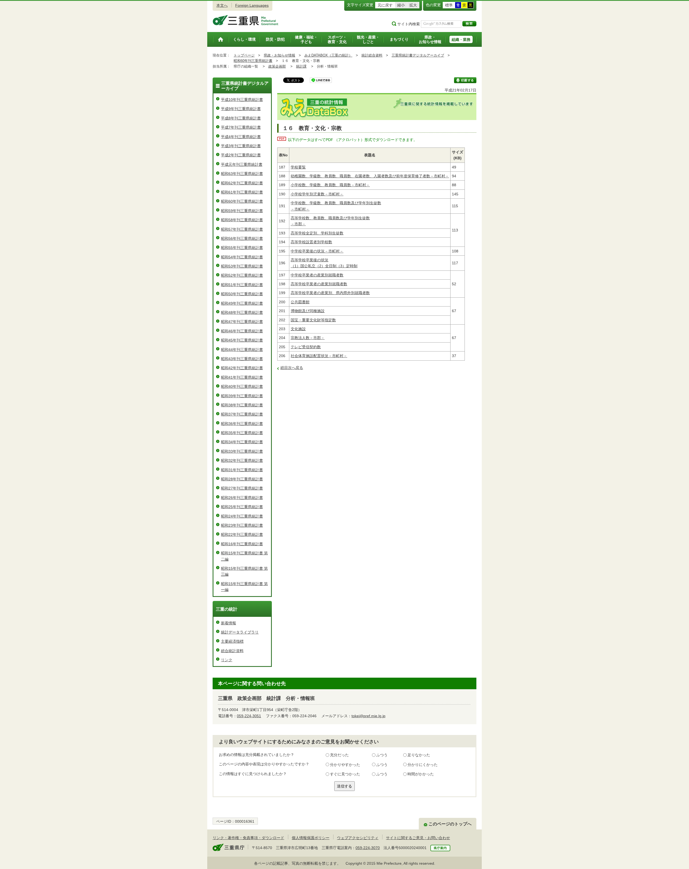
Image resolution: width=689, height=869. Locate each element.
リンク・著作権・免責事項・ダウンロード (248, 838)
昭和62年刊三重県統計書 (242, 183)
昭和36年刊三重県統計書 (242, 423)
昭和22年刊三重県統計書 (242, 534)
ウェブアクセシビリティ (357, 838)
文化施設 (298, 329)
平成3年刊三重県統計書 (241, 146)
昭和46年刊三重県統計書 (242, 331)
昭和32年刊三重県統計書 (242, 460)
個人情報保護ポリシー (310, 838)
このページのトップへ (450, 824)
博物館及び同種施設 (308, 311)
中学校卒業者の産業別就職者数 (317, 275)
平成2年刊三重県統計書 (241, 155)
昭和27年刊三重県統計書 (242, 488)
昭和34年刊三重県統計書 (242, 442)
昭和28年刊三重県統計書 (242, 479)
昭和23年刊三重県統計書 (242, 525)
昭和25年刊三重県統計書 (242, 507)
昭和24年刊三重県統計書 (242, 516)
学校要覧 (298, 167)
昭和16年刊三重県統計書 (242, 544)
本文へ (222, 5)
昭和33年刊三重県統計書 (242, 451)
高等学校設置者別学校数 (311, 242)
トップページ (244, 55)
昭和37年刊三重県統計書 (242, 414)
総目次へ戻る (291, 367)
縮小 (401, 5)
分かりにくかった (422, 764)
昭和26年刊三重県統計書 (242, 497)
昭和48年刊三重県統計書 (242, 312)
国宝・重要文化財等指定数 (313, 320)
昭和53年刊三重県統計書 (242, 266)
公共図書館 (300, 302)
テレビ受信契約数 (306, 347)
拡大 (413, 5)
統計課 (301, 66)
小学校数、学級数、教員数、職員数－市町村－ (330, 185)
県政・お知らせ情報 (279, 55)
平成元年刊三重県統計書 (241, 164)
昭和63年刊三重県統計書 (242, 173)
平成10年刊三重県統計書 (242, 99)
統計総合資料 (371, 55)
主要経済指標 (232, 641)
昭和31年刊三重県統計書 (242, 470)
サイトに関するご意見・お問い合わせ (418, 838)
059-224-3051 (249, 716)
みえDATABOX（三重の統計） (328, 55)
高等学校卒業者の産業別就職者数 (319, 284)
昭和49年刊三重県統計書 (242, 303)
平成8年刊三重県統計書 (241, 118)
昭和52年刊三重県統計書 (242, 275)
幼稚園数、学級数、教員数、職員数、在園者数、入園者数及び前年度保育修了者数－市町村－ (370, 176)
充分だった (339, 755)
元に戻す (385, 5)
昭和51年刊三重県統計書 (242, 285)
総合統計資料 (232, 651)
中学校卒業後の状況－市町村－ (317, 251)
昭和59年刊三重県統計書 (242, 211)
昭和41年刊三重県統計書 (242, 377)
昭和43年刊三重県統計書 (242, 359)
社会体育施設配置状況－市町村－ (319, 356)
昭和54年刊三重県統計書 (242, 257)
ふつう (382, 755)
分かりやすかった (345, 764)
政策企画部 (277, 66)
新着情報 (228, 623)
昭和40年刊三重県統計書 (242, 386)
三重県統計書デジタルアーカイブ (418, 55)
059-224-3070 (368, 848)
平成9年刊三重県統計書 (241, 109)
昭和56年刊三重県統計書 (242, 238)
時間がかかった (420, 774)
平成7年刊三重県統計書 (241, 127)
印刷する (465, 80)
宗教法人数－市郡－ (308, 338)
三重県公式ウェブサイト (246, 20)
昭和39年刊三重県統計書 (242, 396)
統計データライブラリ (240, 632)
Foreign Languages (252, 5)
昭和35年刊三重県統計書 (242, 433)
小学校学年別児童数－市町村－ (317, 194)
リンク (226, 660)
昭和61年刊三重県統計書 (242, 192)
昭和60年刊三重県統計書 (253, 61)
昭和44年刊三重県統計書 (242, 349)
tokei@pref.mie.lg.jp (368, 716)
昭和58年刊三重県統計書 (242, 220)
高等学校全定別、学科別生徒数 (317, 233)
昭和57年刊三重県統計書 (242, 229)
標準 (449, 5)
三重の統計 (226, 609)
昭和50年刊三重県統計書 (242, 294)
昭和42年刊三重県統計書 (242, 368)
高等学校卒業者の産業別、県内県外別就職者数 (330, 293)
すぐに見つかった (345, 774)
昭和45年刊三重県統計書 (242, 340)
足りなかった (418, 755)
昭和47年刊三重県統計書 (242, 321)
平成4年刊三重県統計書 (241, 137)
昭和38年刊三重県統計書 (242, 405)
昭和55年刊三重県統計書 (242, 247)
